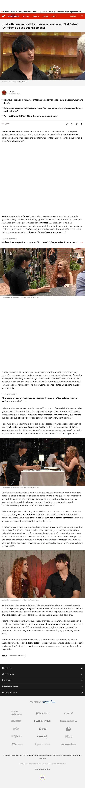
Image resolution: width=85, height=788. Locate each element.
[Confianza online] (42, 779)
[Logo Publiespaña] (42, 744)
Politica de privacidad (32, 755)
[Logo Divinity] (16, 721)
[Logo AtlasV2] (16, 744)
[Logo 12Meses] (68, 736)
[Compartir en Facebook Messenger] (76, 124)
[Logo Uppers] (16, 736)
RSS (81, 755)
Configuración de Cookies (47, 755)
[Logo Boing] (16, 729)
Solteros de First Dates (16, 655)
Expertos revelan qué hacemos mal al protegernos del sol (61, 12)
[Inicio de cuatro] (3, 16)
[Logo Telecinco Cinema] (42, 736)
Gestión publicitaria (73, 755)
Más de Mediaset (10, 686)
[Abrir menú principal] (82, 16)
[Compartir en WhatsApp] (67, 124)
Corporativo (8, 674)
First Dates (11, 91)
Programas (7, 680)
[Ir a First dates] (13, 16)
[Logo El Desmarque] (42, 721)
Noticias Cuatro (9, 692)
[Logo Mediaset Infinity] (16, 713)
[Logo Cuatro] (68, 713)
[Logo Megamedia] (43, 769)
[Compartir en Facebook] (81, 124)
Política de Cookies (61, 755)
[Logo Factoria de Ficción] (68, 721)
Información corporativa (17, 755)
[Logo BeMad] (68, 729)
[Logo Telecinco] (42, 713)
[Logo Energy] (42, 729)
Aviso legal (6, 755)
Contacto (42, 758)
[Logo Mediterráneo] (68, 744)
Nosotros (6, 668)
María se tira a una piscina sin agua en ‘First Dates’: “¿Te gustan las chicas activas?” (40, 242)
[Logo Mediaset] (42, 703)
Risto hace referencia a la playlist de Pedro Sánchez (20, 12)
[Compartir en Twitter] (71, 124)
